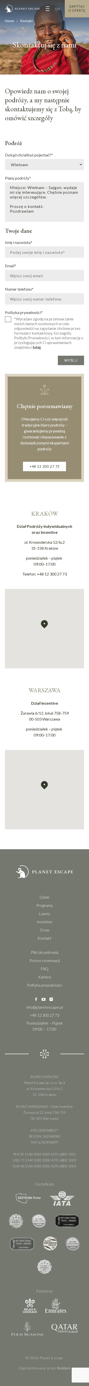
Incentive (44, 921)
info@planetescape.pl (44, 1007)
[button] (44, 624)
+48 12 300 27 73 (44, 466)
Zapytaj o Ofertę (77, 8)
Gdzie (44, 897)
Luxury (44, 913)
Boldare (64, 1368)
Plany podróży (18, 178)
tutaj (37, 347)
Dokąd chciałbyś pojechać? (29, 155)
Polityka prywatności (24, 312)
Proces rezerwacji (44, 960)
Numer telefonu (19, 289)
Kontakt (44, 938)
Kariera (44, 976)
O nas (44, 929)
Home (9, 21)
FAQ (44, 968)
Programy (44, 905)
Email (10, 265)
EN (57, 9)
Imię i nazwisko (18, 242)
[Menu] (47, 9)
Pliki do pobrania (44, 952)
